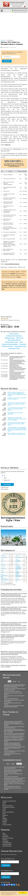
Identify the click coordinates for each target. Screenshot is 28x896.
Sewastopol (3, 581)
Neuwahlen (23, 344)
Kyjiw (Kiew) (3, 555)
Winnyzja (17, 564)
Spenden (4, 821)
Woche (14, 681)
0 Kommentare (13, 47)
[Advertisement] (14, 24)
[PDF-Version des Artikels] (15, 326)
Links (3, 816)
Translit (4, 808)
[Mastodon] (9, 885)
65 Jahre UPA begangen (15, 374)
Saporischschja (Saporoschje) (18, 576)
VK (17, 161)
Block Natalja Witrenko (14, 340)
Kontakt (4, 802)
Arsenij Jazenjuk (14, 333)
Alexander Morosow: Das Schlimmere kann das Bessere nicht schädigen (14, 706)
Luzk (2, 562)
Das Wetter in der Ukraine (8, 807)
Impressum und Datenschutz (9, 801)
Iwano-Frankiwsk (19, 557)
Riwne (17, 562)
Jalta (16, 581)
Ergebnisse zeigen (4, 487)
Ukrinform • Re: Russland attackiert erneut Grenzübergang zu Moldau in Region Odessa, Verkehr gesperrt (13, 636)
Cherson (2, 574)
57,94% (20, 153)
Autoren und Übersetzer (8, 812)
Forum (19, 277)
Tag (19, 681)
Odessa (2, 572)
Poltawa (2, 570)
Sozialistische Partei (20, 346)
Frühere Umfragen (4, 489)
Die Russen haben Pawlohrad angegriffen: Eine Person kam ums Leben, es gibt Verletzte (17, 423)
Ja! (4, 475)
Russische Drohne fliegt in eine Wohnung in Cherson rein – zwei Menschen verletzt (14, 736)
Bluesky (5, 161)
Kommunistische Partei (12, 342)
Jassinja (17, 559)
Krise (21, 342)
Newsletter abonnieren (10, 165)
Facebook (8, 161)
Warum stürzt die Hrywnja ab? (11, 698)
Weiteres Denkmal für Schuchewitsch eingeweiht (15, 366)
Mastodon (13, 161)
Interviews (4, 839)
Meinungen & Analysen (7, 838)
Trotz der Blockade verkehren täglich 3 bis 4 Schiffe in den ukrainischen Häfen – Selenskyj (17, 409)
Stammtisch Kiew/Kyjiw (7, 805)
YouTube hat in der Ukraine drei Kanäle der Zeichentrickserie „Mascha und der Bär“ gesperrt (17, 404)
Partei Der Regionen (7, 346)
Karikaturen (5, 815)
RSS (22, 161)
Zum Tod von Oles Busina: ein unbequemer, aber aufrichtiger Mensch (14, 767)
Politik (3, 833)
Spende (12, 273)
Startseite (3, 40)
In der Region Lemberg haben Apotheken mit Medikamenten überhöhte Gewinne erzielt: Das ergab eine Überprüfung (14, 686)
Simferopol (17, 579)
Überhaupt (19, 763)
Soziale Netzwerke (6, 845)
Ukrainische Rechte (14, 348)
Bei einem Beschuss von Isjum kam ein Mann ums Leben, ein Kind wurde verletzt (16, 434)
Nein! (5, 478)
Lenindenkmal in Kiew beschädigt (17, 375)
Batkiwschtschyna (10, 338)
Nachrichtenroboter (7, 844)
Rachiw (2, 559)
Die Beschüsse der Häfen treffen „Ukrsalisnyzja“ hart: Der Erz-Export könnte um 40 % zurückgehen (17, 419)
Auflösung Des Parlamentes (14, 335)
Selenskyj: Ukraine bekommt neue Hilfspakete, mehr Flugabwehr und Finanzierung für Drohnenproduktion (12, 744)
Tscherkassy (3, 568)
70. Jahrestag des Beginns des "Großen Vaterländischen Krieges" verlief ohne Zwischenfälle (17, 361)
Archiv (3, 810)
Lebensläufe (5, 841)
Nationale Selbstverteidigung (10, 344)
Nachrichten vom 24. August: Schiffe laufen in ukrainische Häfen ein (17, 398)
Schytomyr (3, 566)
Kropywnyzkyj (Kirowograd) (18, 568)
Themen (4, 823)
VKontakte (9, 326)
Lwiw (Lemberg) (4, 557)
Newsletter (4, 819)
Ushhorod (17, 555)
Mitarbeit (4, 818)
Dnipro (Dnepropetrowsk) (4, 578)
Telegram (15, 161)
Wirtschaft (4, 834)
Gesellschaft (5, 836)
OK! (23, 892)
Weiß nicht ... (7, 480)
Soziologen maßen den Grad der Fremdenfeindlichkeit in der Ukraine (17, 357)
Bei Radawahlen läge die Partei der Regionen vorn (16, 364)
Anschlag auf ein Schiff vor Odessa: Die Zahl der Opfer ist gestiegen (14, 689)
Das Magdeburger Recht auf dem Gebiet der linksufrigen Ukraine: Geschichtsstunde (14, 778)
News (10, 161)
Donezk (17, 577)
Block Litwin (20, 338)
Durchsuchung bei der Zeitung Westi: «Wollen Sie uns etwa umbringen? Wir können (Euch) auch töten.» (13, 771)
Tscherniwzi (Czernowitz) (18, 561)
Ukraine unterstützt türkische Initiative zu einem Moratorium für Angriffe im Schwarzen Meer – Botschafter (14, 730)
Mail (18, 326)
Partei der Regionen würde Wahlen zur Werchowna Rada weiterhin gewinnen (17, 369)
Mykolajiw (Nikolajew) (18, 572)
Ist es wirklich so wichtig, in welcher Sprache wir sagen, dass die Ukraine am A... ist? (14, 781)
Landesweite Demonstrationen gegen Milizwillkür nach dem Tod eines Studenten (17, 378)
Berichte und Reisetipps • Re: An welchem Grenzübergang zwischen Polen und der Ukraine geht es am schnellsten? (14, 653)
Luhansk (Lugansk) (4, 579)
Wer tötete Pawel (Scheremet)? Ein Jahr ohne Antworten (16, 372)
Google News (22, 283)
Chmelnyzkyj (3, 564)
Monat (9, 681)
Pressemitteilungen (6, 842)
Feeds (3, 813)
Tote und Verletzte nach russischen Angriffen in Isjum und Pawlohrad (14, 751)
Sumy (17, 570)
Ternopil (2, 561)
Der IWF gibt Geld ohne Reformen (12, 691)
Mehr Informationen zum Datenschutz (20, 894)
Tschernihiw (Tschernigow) (18, 567)
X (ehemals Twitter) (20, 285)
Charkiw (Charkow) (17, 574)
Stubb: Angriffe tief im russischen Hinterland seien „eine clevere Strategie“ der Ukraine (14, 734)
